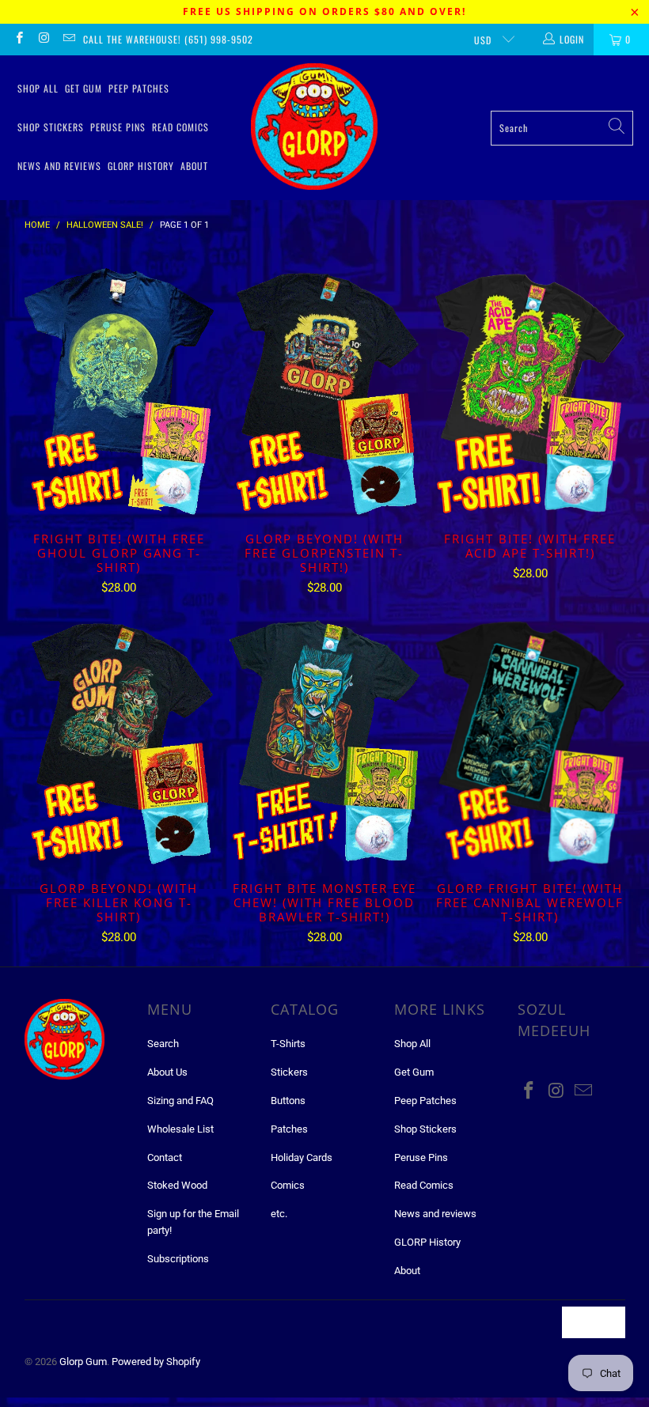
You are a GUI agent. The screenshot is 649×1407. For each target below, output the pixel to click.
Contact (164, 1157)
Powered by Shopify (156, 1361)
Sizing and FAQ (180, 1100)
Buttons (288, 1100)
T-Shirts (288, 1044)
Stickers (289, 1072)
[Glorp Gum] (314, 127)
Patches (289, 1129)
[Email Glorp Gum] (68, 39)
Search (163, 1044)
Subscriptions (178, 1259)
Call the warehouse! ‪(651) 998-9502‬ (168, 39)
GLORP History (141, 165)
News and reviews (59, 165)
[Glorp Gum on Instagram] (43, 39)
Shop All (38, 88)
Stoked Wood (177, 1185)
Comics (288, 1185)
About (194, 165)
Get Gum (83, 88)
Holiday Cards (301, 1157)
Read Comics (180, 127)
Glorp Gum (83, 1361)
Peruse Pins (118, 127)
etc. (279, 1214)
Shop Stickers (50, 127)
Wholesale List (180, 1129)
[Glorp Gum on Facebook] (18, 39)
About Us (167, 1072)
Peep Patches (138, 88)
